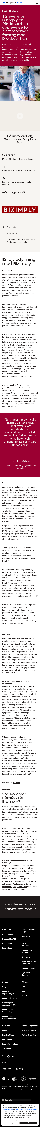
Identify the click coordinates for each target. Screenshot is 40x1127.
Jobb (23, 987)
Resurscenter (7, 1039)
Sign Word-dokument (26, 974)
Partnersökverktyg (29, 1035)
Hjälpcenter (6, 987)
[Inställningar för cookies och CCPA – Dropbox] (20, 1115)
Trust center (6, 1048)
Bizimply (16, 783)
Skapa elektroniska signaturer (29, 963)
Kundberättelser (8, 1035)
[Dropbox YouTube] (13, 1056)
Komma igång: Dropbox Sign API (9, 1018)
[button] (37, 2)
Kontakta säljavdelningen (8, 993)
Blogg (4, 1030)
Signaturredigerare (29, 968)
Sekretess (25, 996)
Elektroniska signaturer (26, 938)
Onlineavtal (26, 957)
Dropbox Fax (7, 943)
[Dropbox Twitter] (3, 1056)
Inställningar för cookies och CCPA (9, 1004)
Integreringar (7, 948)
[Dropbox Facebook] (8, 1056)
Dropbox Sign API (9, 939)
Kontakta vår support (10, 998)
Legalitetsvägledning (10, 1044)
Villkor (24, 991)
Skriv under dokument (26, 945)
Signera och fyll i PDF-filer (28, 951)
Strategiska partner (29, 1030)
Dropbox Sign (7, 934)
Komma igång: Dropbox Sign (7, 1011)
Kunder (5, 11)
